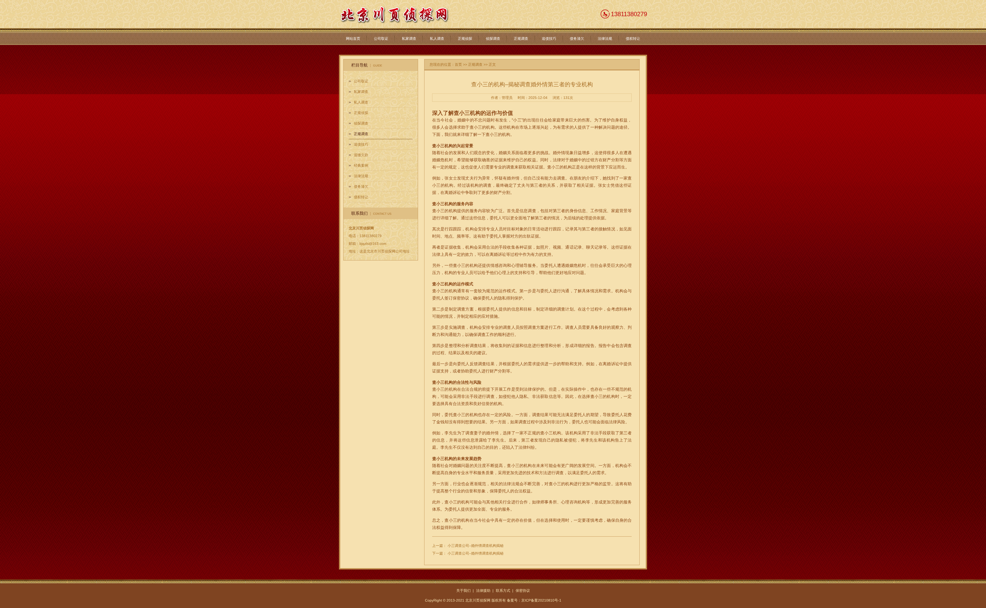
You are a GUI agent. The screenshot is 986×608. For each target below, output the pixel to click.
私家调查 (409, 38)
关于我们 (463, 590)
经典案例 (361, 165)
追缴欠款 (361, 155)
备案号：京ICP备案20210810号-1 (534, 600)
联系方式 (503, 590)
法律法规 (605, 38)
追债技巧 (549, 38)
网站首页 (353, 38)
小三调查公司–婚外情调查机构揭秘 (476, 546)
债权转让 (633, 38)
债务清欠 (577, 38)
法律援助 (483, 590)
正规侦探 (465, 38)
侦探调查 (493, 38)
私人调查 (437, 38)
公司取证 (381, 38)
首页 (458, 64)
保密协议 (523, 590)
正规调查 (521, 38)
